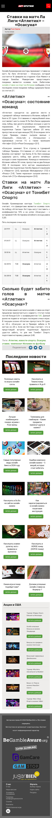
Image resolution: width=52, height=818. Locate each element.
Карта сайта (34, 790)
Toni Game (15, 29)
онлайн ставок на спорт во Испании (18, 85)
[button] (30, 347)
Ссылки (9, 802)
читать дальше (10, 389)
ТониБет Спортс (42, 204)
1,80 (40, 316)
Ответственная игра (13, 807)
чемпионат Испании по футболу (28, 343)
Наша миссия (11, 790)
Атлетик (13, 340)
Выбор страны (35, 787)
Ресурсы (33, 792)
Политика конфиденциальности (14, 798)
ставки (5, 343)
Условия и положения (10, 793)
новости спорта (27, 340)
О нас (8, 787)
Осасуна (41, 340)
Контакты (9, 804)
